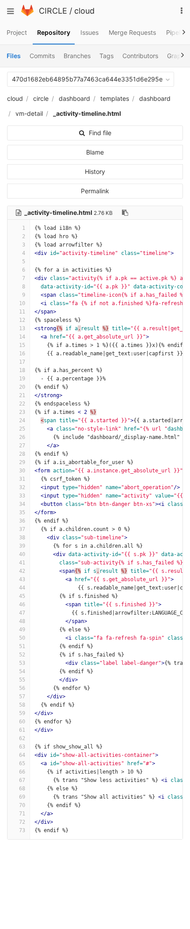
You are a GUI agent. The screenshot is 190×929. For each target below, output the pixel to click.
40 (22, 554)
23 (22, 412)
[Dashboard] (27, 13)
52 (22, 655)
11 (22, 312)
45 (22, 596)
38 (22, 538)
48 (22, 621)
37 (22, 529)
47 (22, 613)
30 (22, 471)
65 (22, 763)
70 (22, 805)
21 (22, 395)
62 (22, 738)
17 (22, 362)
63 (22, 747)
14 (22, 337)
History (95, 171)
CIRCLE (53, 10)
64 (22, 755)
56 (22, 688)
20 (22, 387)
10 (22, 303)
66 (22, 772)
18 (22, 370)
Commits (42, 55)
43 (22, 579)
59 (22, 713)
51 (22, 646)
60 (22, 722)
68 (22, 788)
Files (14, 55)
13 (22, 328)
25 (22, 429)
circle (41, 98)
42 (22, 571)
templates (114, 98)
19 (22, 379)
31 (22, 479)
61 (22, 730)
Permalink (95, 191)
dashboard (74, 98)
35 (22, 512)
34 (22, 504)
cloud (84, 10)
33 (22, 496)
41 (22, 563)
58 (22, 705)
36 (22, 521)
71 (22, 814)
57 (22, 696)
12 (22, 320)
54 (22, 671)
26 (22, 437)
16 (22, 353)
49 (22, 630)
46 (22, 604)
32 (22, 487)
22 (22, 404)
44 (22, 588)
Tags (106, 55)
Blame (95, 152)
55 (22, 680)
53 (22, 663)
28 (22, 454)
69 (22, 797)
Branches (77, 55)
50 (22, 638)
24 (22, 420)
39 (22, 546)
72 (22, 822)
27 (22, 445)
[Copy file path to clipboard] (125, 212)
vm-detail (29, 113)
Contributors (140, 55)
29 (22, 462)
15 (22, 345)
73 (22, 830)
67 (22, 780)
